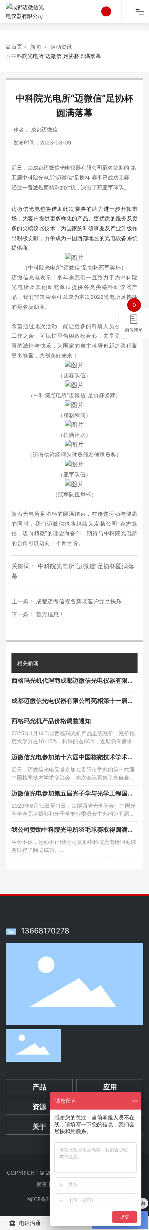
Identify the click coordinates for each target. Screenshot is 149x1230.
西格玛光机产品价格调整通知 (51, 721)
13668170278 (45, 930)
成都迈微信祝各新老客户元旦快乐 (79, 601)
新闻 (35, 46)
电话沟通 (29, 1223)
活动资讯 (61, 46)
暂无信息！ (50, 614)
